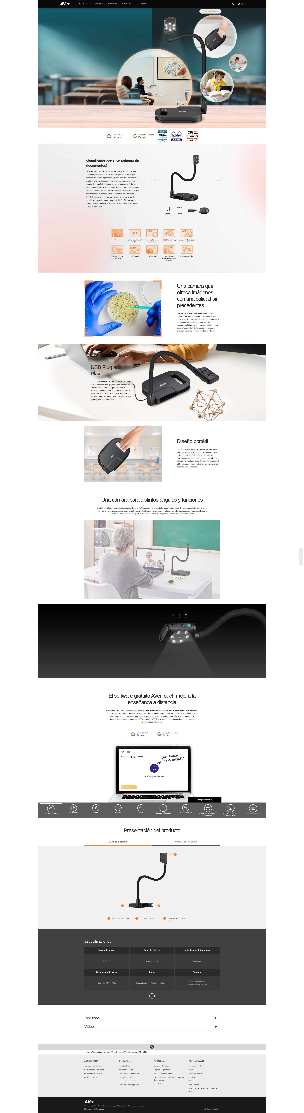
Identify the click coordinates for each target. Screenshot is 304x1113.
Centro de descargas (162, 1066)
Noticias (192, 1070)
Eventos (192, 1077)
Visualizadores (124, 1066)
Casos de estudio (90, 1077)
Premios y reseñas (196, 1073)
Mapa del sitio (89, 1109)
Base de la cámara (118, 842)
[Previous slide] (153, 178)
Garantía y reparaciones (163, 1073)
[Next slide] (218, 178)
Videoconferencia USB (127, 1081)
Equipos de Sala (125, 1077)
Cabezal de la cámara (186, 842)
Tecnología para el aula (93, 1066)
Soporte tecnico (160, 1084)
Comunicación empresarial (94, 1070)
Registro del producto (162, 1070)
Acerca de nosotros (196, 1066)
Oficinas (192, 1081)
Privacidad (100, 1109)
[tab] (301, 551)
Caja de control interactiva (129, 1073)
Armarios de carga (126, 1070)
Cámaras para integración (129, 1085)
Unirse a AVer (194, 1085)
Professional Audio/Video (93, 1073)
